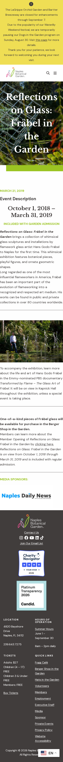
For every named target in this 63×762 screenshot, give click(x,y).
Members (41, 692)
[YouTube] (32, 538)
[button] (48, 72)
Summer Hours (44, 629)
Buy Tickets (11, 693)
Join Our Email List (31, 543)
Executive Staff (44, 705)
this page (41, 40)
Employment (43, 698)
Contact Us (31, 532)
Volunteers (42, 686)
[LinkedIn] (37, 538)
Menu (55, 73)
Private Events (44, 723)
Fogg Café (41, 662)
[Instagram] (21, 538)
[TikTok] (42, 538)
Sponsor (40, 717)
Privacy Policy (43, 730)
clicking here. (44, 444)
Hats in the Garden (47, 679)
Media (39, 711)
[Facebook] (26, 538)
